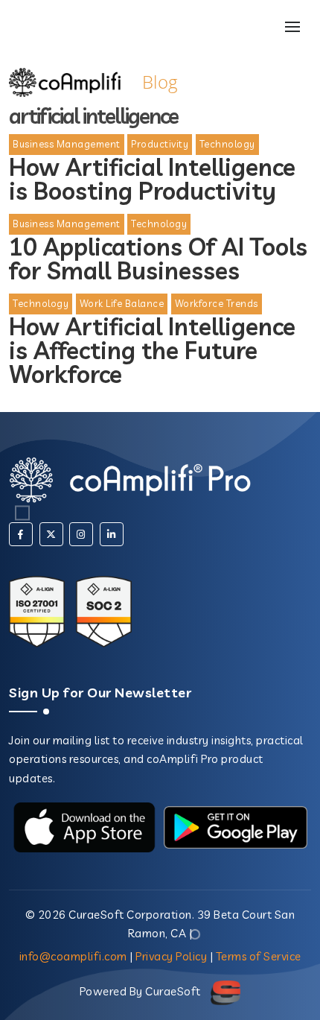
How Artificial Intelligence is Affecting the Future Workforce (152, 350)
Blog (160, 81)
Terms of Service (258, 956)
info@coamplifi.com (73, 956)
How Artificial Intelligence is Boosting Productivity (152, 179)
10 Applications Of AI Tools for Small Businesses (158, 258)
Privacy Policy (171, 956)
